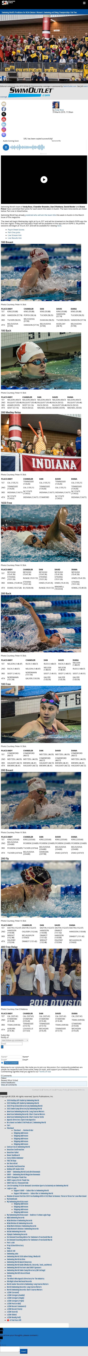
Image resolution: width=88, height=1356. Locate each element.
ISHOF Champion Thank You (16, 1177)
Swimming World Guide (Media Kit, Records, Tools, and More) (29, 1265)
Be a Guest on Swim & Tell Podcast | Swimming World (26, 1122)
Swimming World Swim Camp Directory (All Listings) (26, 1270)
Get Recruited (12, 1163)
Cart (8, 1125)
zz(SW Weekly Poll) (14, 1317)
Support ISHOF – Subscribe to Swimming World (31, 1190)
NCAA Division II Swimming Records (19, 1220)
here (59, 225)
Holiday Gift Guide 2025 (15, 1169)
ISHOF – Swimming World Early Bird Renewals (23, 1172)
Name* (26, 1056)
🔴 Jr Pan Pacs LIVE (14, 1320)
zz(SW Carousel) (13, 1292)
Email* (25, 1059)
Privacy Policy (62, 1090)
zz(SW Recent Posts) (14, 1309)
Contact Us (37, 1090)
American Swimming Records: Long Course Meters (25, 1111)
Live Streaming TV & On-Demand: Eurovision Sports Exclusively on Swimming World (37, 1186)
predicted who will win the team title (40, 215)
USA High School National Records (19, 1281)
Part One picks (14, 232)
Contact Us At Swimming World (18, 1147)
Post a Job (11, 1242)
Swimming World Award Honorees (19, 1262)
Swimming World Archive (16, 1259)
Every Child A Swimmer (15, 1158)
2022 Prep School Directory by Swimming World (24, 1106)
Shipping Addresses (21, 1133)
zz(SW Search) (12, 1312)
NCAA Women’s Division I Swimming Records (23, 1229)
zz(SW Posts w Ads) (14, 1303)
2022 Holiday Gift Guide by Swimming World (23, 1103)
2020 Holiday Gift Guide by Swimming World (23, 1100)
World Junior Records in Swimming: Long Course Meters (27, 1284)
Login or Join (11, 1188)
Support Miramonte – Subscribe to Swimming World (33, 1193)
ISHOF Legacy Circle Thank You (18, 1180)
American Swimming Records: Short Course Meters (26, 1114)
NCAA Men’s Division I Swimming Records (21, 1226)
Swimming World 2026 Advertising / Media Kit (24, 1256)
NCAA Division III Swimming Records (20, 1223)
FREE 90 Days (11, 1161)
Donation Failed (12, 1152)
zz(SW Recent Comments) (16, 1306)
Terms (9, 1276)
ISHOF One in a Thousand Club (17, 1183)
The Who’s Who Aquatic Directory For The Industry (25, 1279)
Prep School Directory (15, 1245)
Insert (23, 1351)
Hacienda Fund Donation (16, 1166)
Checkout (10, 1128)
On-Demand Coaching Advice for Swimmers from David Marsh (29, 1237)
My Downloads (12, 1199)
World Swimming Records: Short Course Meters (24, 1290)
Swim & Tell (11, 1251)
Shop (9, 1248)
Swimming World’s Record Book (18, 1273)
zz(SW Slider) (12, 1315)
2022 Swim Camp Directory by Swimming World (24, 1109)
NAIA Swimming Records (15, 1218)
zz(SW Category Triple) (15, 1301)
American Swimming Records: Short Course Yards (25, 1117)
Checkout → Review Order (23, 1130)
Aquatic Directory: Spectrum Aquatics (21, 1120)
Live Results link (15, 238)
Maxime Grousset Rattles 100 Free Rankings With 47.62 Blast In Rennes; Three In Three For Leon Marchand (46, 1196)
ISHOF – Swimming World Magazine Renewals (23, 1174)
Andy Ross (59, 110)
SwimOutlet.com (69, 86)
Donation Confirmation (15, 1149)
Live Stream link (14, 235)
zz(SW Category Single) (15, 1298)
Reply (3, 1345)
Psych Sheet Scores (16, 229)
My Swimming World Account (17, 1202)
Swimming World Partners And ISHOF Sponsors (24, 1267)
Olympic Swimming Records (17, 1234)
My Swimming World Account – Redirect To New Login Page (29, 1215)
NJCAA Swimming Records (16, 1231)
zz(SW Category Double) (16, 1295)
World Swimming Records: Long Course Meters (24, 1287)
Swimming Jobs (12, 1254)
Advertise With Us (77, 1090)
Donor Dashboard (13, 1155)
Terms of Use (45, 1071)
